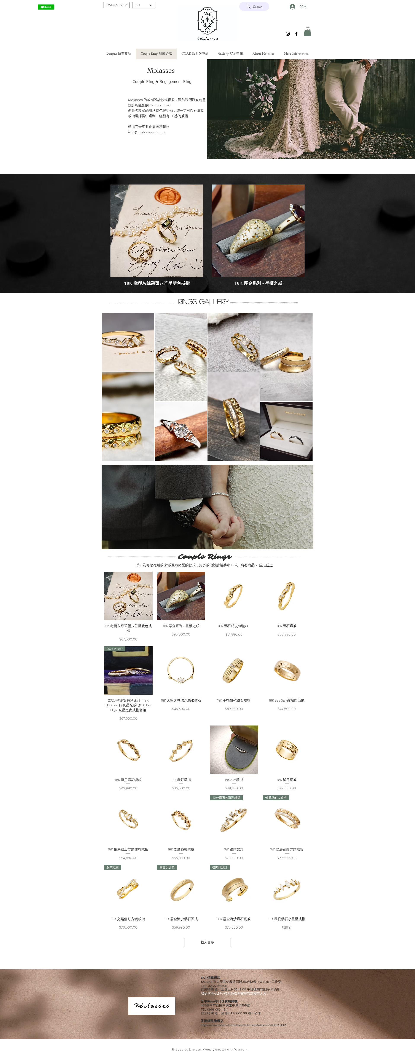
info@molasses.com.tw (147, 132)
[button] (117, 5)
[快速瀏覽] (156, 231)
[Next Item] (305, 387)
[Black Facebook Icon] (296, 33)
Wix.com (240, 1049)
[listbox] (117, 5)
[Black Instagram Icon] (287, 33)
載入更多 (207, 942)
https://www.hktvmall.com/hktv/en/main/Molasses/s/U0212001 (243, 1025)
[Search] (308, 29)
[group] (207, 235)
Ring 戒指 (266, 565)
